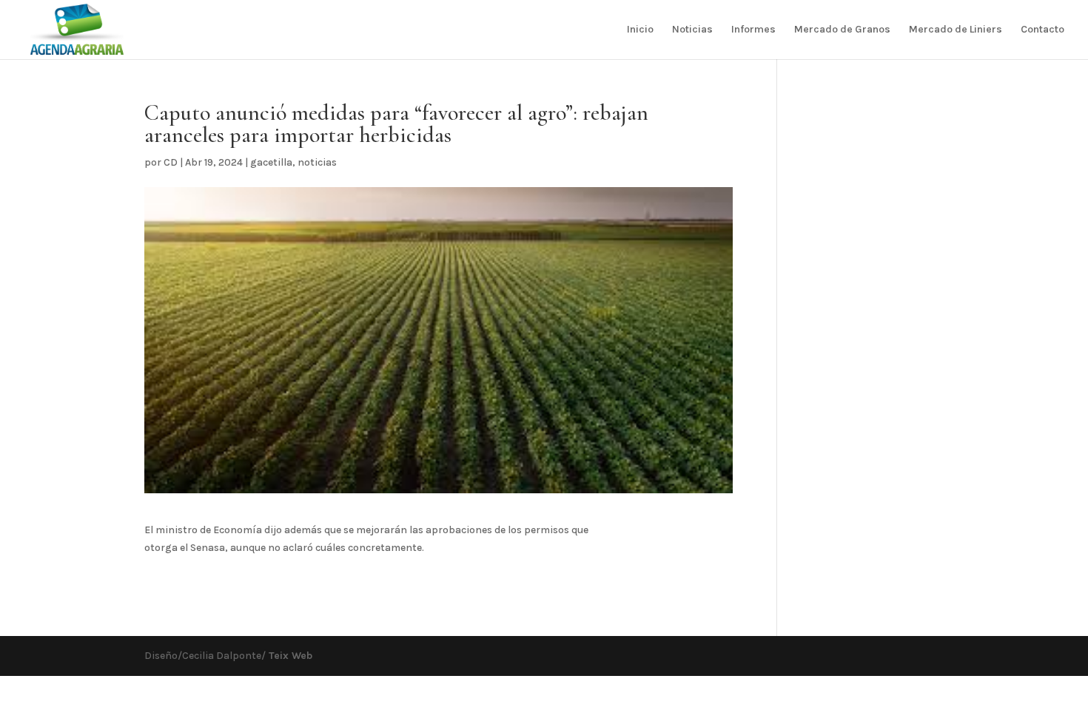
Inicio (640, 29)
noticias (317, 162)
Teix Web (289, 655)
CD (171, 162)
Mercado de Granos (842, 29)
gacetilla (271, 162)
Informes (753, 29)
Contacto (1042, 29)
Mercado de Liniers (955, 29)
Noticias (692, 29)
